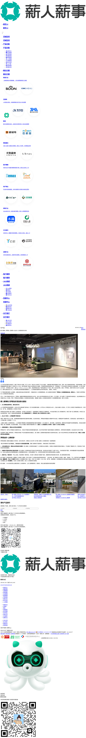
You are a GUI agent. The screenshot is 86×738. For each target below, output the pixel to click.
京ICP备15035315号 (31, 632)
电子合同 (5, 600)
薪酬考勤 (5, 589)
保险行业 (5, 614)
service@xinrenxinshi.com (6, 584)
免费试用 (3, 333)
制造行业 (5, 604)
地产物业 (5, 612)
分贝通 (52, 633)
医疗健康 (5, 611)
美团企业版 (56, 633)
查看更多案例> (4, 499)
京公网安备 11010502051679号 (44, 632)
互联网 (4, 606)
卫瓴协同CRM (63, 633)
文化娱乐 (5, 616)
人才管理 (5, 602)
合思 (68, 633)
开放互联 (5, 597)
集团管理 (5, 595)
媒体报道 (5, 625)
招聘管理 (5, 590)
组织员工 (5, 587)
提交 (2, 510)
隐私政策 (3, 633)
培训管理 (5, 594)
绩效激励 (5, 592)
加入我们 (5, 621)
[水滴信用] (15, 638)
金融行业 (5, 617)
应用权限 (13, 633)
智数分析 (5, 598)
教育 (4, 608)
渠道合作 (5, 623)
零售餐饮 (5, 609)
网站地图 (8, 633)
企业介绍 (5, 620)
